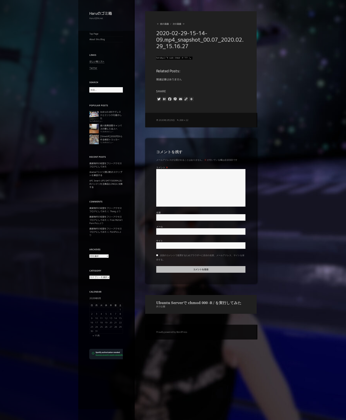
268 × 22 (183, 120)
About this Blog (97, 39)
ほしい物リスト (96, 61)
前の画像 (164, 23)
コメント (162, 167)
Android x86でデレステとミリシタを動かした (111, 115)
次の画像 (177, 23)
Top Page (93, 33)
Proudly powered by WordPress (171, 332)
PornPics (114, 231)
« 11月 (96, 335)
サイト (159, 240)
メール (159, 226)
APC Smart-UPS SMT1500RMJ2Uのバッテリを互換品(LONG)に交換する (106, 184)
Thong (113, 211)
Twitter (93, 67)
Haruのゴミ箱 (100, 13)
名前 (158, 212)
